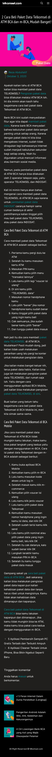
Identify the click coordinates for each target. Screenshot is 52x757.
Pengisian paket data (33, 93)
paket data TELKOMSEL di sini (22, 393)
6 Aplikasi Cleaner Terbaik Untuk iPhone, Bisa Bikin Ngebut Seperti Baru (25, 652)
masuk (22, 676)
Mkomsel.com (12, 3)
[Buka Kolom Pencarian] (42, 3)
